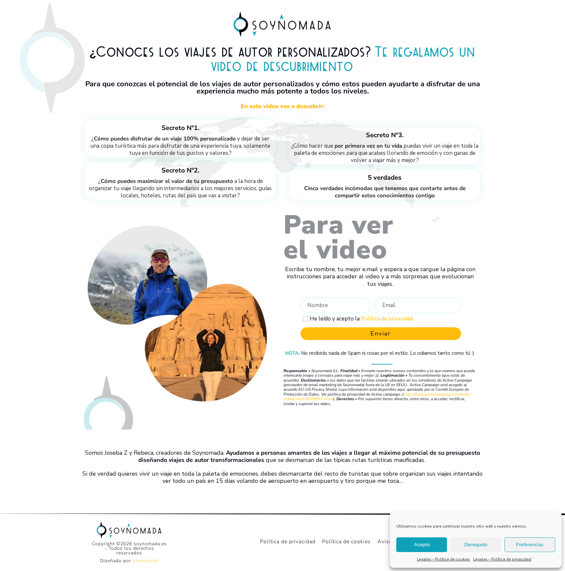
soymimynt (145, 561)
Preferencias (529, 544)
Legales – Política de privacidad (502, 559)
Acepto (422, 544)
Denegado (475, 544)
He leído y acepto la (362, 318)
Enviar (380, 333)
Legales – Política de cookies (443, 559)
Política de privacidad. (387, 318)
